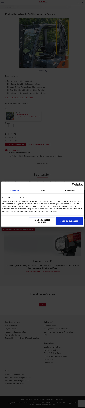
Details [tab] (42, 190)
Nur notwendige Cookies (42, 221)
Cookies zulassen (69, 221)
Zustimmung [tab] (14, 190)
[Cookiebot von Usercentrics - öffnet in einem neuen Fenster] (73, 184)
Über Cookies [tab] (70, 190)
